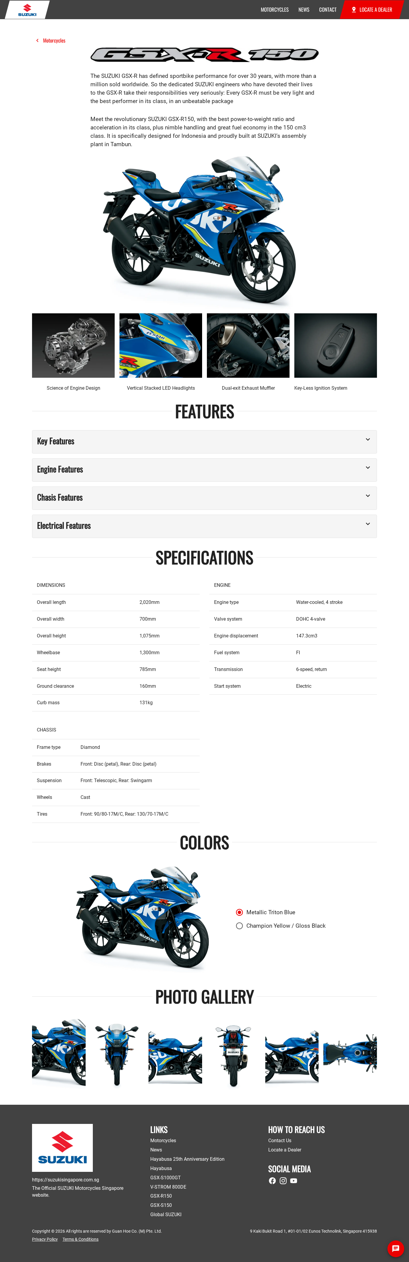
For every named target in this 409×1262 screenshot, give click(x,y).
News (156, 1150)
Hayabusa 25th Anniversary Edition (187, 1159)
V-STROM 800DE (168, 1187)
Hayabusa (161, 1168)
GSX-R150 (161, 1196)
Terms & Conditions (81, 1239)
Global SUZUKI (165, 1214)
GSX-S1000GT (165, 1178)
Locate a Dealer (284, 1150)
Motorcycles (54, 40)
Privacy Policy (45, 1239)
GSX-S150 (161, 1205)
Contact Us (279, 1140)
